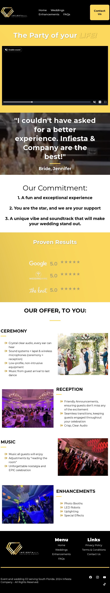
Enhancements (49, 14)
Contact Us (93, 554)
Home (43, 10)
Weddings (57, 10)
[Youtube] (104, 577)
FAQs (66, 14)
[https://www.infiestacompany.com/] (14, 12)
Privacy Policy (93, 545)
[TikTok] (104, 584)
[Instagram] (97, 577)
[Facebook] (90, 577)
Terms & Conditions (94, 549)
